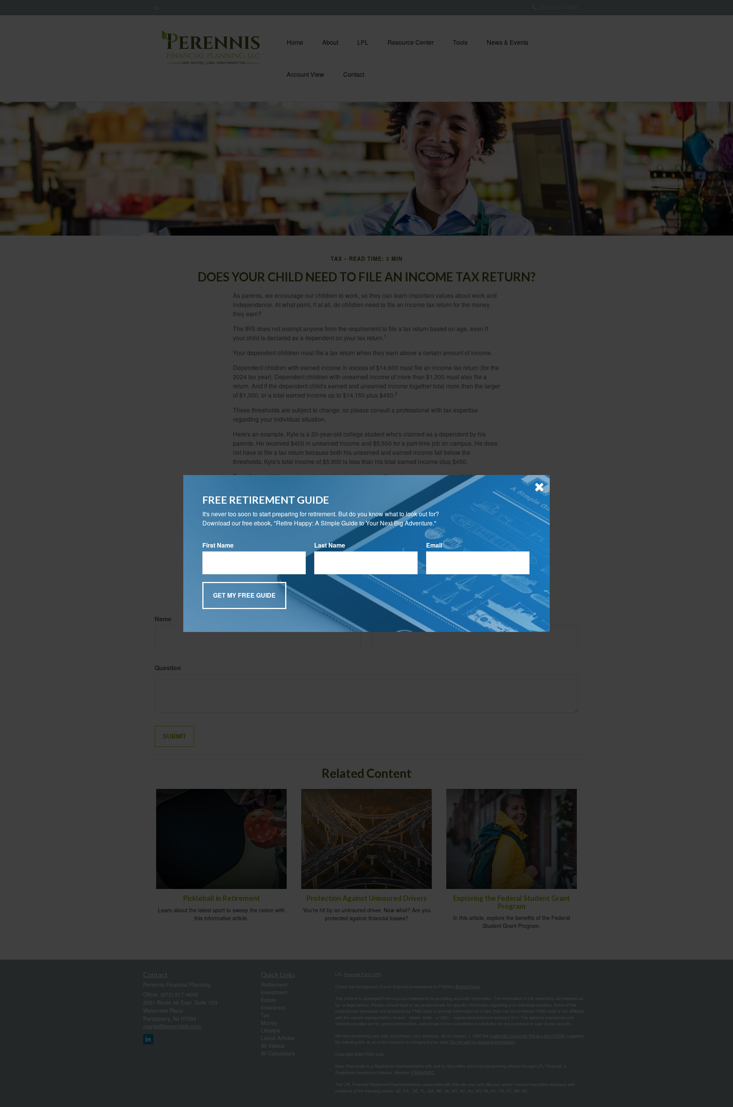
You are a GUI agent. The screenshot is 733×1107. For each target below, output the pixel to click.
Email (434, 545)
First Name (218, 545)
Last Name (329, 545)
